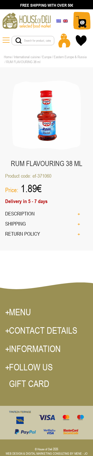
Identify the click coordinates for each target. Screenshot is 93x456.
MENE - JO (81, 453)
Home (8, 57)
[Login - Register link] (64, 40)
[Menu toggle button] (7, 40)
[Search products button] (19, 41)
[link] (27, 20)
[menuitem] (58, 20)
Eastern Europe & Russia (70, 57)
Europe (46, 57)
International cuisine (27, 57)
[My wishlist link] (81, 40)
